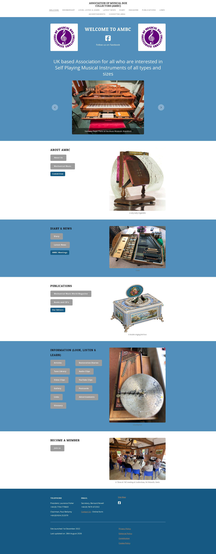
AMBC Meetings (59, 252)
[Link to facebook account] (108, 38)
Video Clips (59, 380)
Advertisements (87, 397)
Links (56, 397)
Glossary (58, 405)
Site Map (122, 497)
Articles (58, 363)
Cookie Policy (124, 543)
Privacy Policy (125, 528)
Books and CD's (61, 302)
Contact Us (86, 511)
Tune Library (60, 371)
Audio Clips (84, 371)
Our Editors (57, 310)
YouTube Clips (85, 380)
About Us (58, 158)
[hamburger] (40, 3)
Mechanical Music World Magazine (71, 294)
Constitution (124, 538)
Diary (56, 236)
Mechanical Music (62, 166)
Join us (57, 448)
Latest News (60, 245)
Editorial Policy (125, 533)
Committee (57, 174)
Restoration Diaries (88, 363)
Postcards (84, 388)
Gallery (57, 388)
